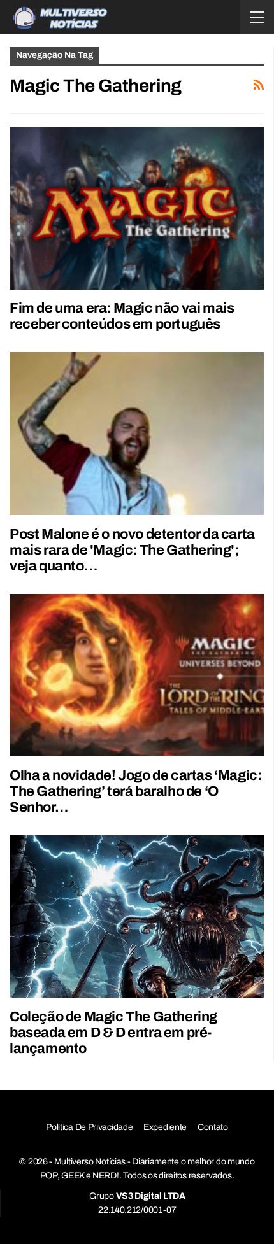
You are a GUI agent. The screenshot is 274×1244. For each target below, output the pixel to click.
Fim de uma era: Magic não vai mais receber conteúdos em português (122, 316)
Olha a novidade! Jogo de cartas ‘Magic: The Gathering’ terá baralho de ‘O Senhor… (135, 791)
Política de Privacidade (89, 1127)
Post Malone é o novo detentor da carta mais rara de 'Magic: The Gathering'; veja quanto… (132, 550)
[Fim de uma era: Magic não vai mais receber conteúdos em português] (137, 208)
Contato (213, 1127)
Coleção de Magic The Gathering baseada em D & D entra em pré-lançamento (113, 1032)
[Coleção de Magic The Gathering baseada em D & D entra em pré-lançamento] (137, 916)
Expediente (165, 1127)
